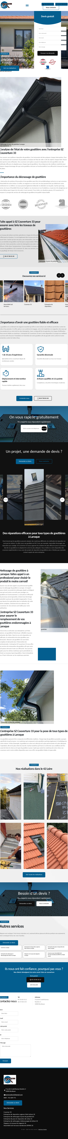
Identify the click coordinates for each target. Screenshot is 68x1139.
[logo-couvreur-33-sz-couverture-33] (6, 5)
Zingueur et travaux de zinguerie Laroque (32, 954)
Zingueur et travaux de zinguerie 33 (15, 1123)
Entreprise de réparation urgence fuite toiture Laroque (32, 947)
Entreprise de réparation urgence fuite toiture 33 (49, 306)
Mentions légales (42, 1129)
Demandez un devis (25, 461)
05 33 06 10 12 (49, 4)
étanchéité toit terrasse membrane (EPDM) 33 (8, 306)
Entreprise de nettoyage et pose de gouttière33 (19, 1117)
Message (3, 1043)
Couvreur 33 (28, 304)
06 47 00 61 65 (62, 4)
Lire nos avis (34, 985)
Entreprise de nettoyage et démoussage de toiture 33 (21, 1121)
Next (62, 275)
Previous (59, 275)
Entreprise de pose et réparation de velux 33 (18, 1119)
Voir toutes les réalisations (34, 874)
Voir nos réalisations (9, 68)
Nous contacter (51, 7)
